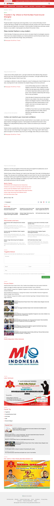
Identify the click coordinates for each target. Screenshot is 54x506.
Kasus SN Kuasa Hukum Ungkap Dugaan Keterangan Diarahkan (18, 190)
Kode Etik (19, 500)
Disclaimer (37, 499)
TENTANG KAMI (10, 499)
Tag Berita (7, 412)
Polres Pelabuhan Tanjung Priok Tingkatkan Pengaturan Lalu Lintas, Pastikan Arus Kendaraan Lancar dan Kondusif (32, 314)
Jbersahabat (9, 19)
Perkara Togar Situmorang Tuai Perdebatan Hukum (15, 192)
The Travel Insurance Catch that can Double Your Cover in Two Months (20, 452)
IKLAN (32, 499)
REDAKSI (16, 499)
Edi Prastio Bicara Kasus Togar (11, 194)
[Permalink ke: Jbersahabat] (5, 19)
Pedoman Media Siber (28, 500)
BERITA (5, 12)
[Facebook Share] (38, 202)
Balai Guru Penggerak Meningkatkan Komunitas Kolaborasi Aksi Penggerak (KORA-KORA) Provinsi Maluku (29, 429)
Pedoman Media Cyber (25, 499)
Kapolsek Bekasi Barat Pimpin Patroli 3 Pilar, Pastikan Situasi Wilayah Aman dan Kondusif (23, 285)
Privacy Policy (44, 499)
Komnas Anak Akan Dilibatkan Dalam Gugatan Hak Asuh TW (17, 188)
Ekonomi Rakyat (8, 420)
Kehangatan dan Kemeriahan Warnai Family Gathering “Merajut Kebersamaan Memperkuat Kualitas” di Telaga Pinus (31, 332)
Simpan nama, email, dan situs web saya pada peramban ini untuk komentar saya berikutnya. (25, 273)
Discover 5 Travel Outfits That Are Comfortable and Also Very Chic (19, 439)
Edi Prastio (7, 416)
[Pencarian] (49, 3)
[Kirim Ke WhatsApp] (49, 202)
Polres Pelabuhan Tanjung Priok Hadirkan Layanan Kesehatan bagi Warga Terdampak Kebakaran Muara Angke (30, 326)
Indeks (35, 500)
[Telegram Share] (46, 202)
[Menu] (5, 3)
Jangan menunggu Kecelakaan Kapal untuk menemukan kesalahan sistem (21, 1)
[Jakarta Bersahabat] (10, 3)
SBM (6, 418)
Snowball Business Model (10, 414)
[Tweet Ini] (41, 202)
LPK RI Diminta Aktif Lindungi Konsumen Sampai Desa (15, 185)
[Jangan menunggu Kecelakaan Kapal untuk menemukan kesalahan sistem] (9, 308)
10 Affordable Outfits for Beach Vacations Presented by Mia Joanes (20, 449)
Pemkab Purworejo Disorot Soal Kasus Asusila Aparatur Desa (17, 186)
